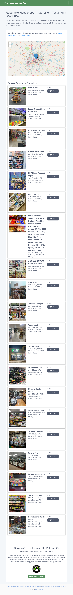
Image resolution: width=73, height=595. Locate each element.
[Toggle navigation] (66, 3)
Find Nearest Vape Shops (15, 586)
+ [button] (10, 43)
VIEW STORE (53, 91)
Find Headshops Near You (15, 3)
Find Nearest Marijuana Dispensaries (54, 586)
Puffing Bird (39, 589)
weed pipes (26, 35)
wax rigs (16, 35)
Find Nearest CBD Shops (33, 586)
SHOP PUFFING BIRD (36, 576)
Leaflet (63, 75)
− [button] (10, 46)
